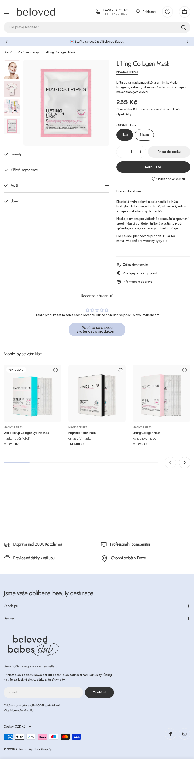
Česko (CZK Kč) (15, 726)
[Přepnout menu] (6, 12)
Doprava (145, 109)
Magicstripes (127, 72)
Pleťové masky (28, 52)
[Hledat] (183, 27)
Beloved (21, 749)
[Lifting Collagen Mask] (161, 393)
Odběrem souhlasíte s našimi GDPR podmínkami (31, 705)
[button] (6, 41)
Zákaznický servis (135, 264)
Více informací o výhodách (19, 710)
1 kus (124, 135)
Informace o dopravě (137, 281)
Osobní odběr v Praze (128, 558)
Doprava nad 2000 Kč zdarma (37, 544)
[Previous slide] (170, 462)
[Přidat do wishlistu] (55, 370)
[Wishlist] (167, 12)
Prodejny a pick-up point (140, 273)
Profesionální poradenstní (130, 544)
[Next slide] (184, 462)
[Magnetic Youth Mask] (97, 393)
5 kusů (144, 135)
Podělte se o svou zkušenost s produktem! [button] (97, 329)
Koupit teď (153, 167)
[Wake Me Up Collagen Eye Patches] (32, 393)
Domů (8, 52)
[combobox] (97, 27)
